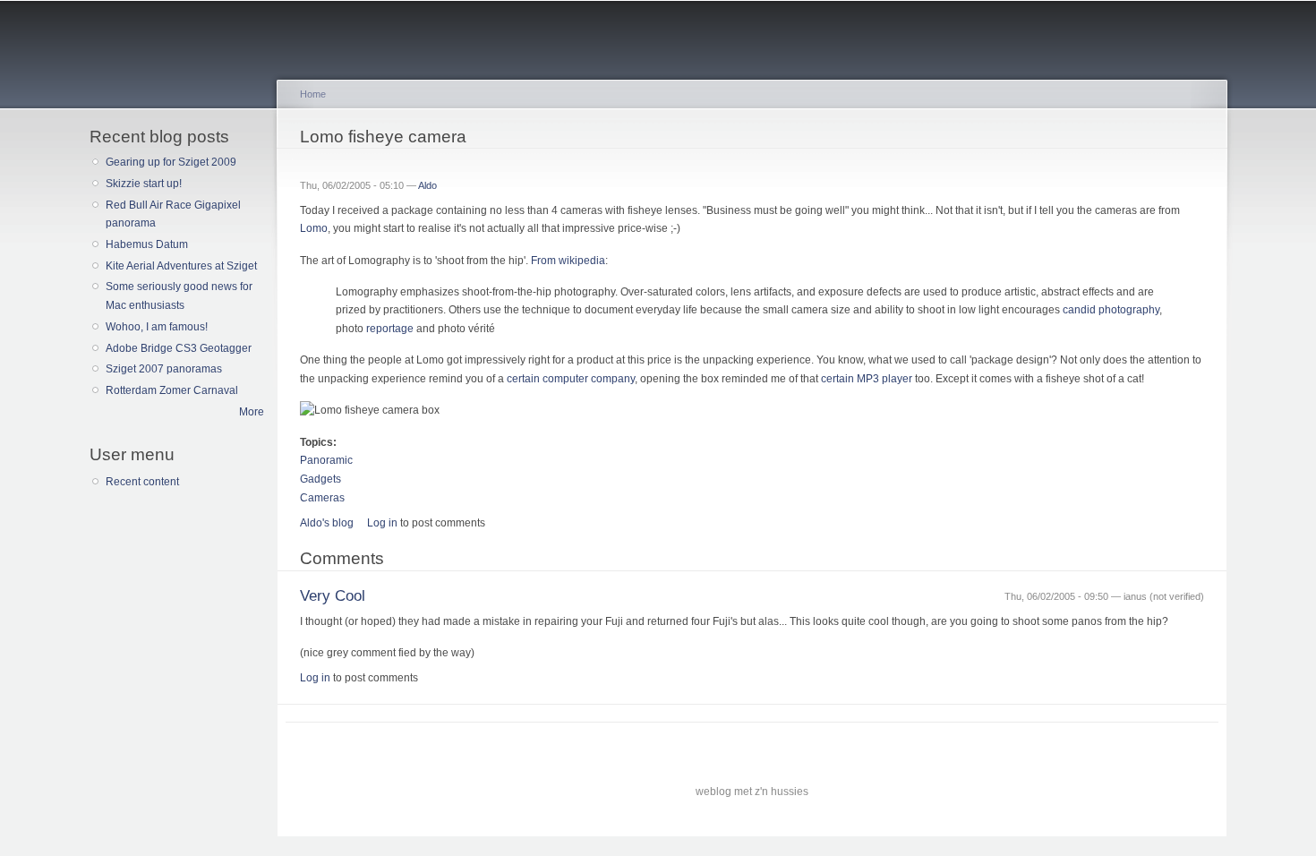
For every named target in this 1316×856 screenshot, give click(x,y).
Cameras (322, 498)
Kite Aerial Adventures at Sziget (181, 266)
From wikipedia (568, 260)
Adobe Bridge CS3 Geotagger (179, 348)
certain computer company (571, 378)
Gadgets (320, 479)
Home (313, 94)
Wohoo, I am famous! (157, 327)
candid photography (1111, 310)
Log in (382, 523)
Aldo (427, 185)
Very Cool (332, 595)
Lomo (314, 228)
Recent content (142, 481)
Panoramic (326, 460)
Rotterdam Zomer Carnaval (172, 390)
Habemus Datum (147, 244)
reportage (390, 328)
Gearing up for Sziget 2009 (171, 162)
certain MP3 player (866, 378)
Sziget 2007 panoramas (164, 369)
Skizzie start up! (144, 183)
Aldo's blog (327, 523)
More (251, 412)
